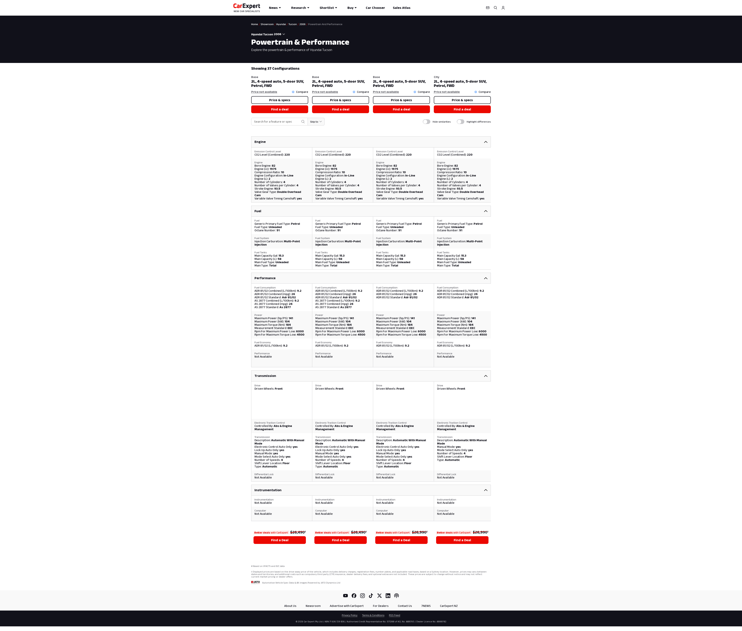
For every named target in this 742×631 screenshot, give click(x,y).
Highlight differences (479, 121)
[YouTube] (345, 595)
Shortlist (327, 8)
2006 (302, 24)
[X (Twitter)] (379, 595)
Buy (350, 8)
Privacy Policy (349, 615)
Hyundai (281, 24)
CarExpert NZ (449, 605)
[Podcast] (396, 595)
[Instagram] (362, 595)
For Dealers (381, 605)
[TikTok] (371, 595)
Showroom (267, 24)
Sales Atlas (401, 8)
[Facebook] (354, 595)
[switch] (426, 121)
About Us (290, 605)
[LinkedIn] (388, 595)
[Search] (495, 8)
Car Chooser (375, 8)
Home (254, 24)
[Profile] (503, 8)
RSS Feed (394, 615)
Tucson (292, 24)
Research (298, 8)
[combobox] (280, 34)
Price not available (264, 91)
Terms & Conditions (373, 615)
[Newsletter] (488, 8)
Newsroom (313, 605)
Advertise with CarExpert (347, 605)
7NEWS (426, 605)
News (273, 8)
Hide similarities (442, 121)
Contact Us (405, 605)
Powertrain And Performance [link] (325, 24)
